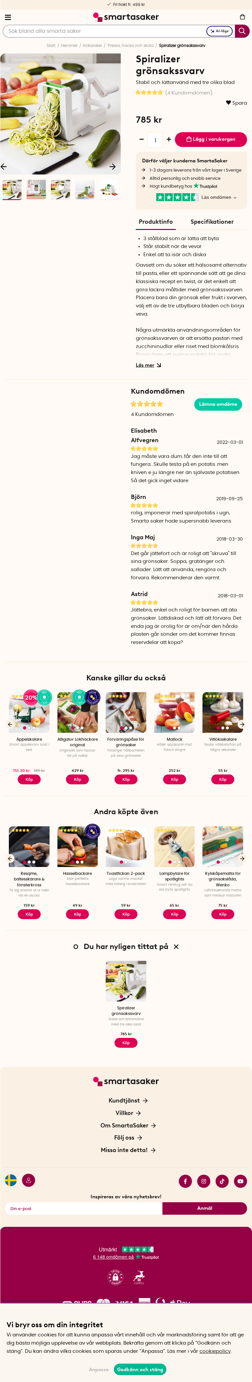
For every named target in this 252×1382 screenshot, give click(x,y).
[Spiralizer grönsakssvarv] (126, 981)
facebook (183, 1181)
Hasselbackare (77, 874)
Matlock (174, 739)
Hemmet (69, 46)
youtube (238, 1181)
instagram (201, 1181)
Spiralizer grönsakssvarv (126, 1011)
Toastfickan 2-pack (126, 874)
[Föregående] (10, 724)
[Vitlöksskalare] (222, 712)
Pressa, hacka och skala (131, 46)
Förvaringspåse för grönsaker (125, 742)
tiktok (219, 1181)
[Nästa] (112, 166)
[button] (115, 1277)
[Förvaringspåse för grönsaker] (126, 712)
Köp (29, 779)
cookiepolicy (215, 1351)
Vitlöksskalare (223, 739)
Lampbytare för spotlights (174, 876)
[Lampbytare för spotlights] (174, 846)
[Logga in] (26, 1181)
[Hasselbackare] (77, 846)
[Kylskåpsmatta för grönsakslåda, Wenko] (222, 846)
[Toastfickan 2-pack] (126, 846)
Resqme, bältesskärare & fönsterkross (29, 879)
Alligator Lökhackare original (77, 742)
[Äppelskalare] (29, 712)
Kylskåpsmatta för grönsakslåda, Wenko (223, 879)
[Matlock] (174, 712)
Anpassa (99, 1369)
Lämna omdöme (218, 404)
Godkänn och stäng (140, 1369)
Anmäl (204, 1208)
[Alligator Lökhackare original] (77, 712)
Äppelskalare (29, 739)
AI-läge (222, 31)
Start (51, 46)
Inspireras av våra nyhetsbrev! (126, 1197)
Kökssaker (92, 46)
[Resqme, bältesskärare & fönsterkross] (29, 846)
